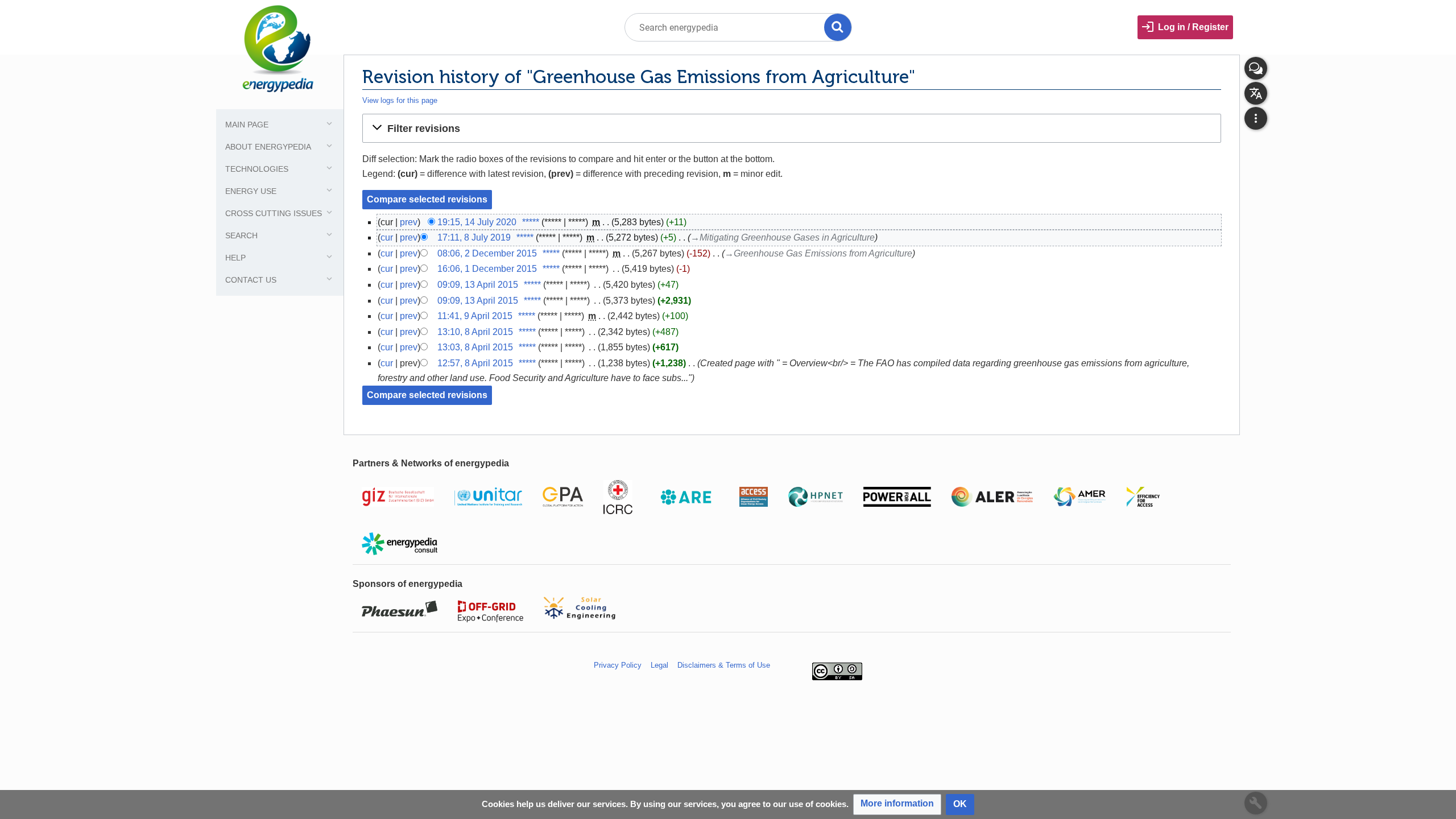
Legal (659, 665)
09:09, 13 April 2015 (477, 284)
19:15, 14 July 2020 (476, 222)
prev (408, 222)
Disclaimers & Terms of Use (723, 665)
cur (386, 237)
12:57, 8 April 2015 (475, 363)
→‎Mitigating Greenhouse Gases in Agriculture (782, 237)
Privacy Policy (618, 665)
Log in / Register (1193, 27)
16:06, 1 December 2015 (487, 269)
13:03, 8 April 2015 (475, 347)
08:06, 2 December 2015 (487, 253)
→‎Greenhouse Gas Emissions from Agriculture (818, 253)
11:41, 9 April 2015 (474, 316)
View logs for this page (399, 100)
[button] (791, 127)
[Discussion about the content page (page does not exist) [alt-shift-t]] (1255, 68)
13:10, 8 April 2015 (475, 332)
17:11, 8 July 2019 (474, 237)
